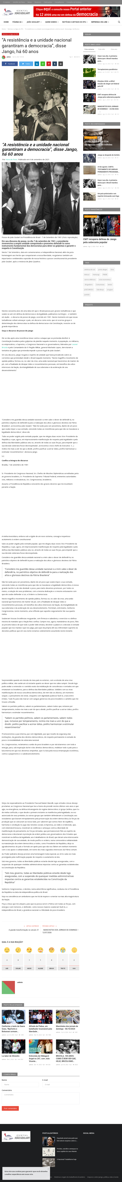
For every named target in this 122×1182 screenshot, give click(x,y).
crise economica (105, 279)
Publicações (48, 2)
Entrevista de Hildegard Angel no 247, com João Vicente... (39, 1058)
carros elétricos (90, 279)
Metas (30, 2)
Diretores (38, 2)
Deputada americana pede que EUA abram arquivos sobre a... (67, 1139)
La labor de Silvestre (10, 1056)
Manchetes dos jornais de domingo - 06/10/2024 (67, 1027)
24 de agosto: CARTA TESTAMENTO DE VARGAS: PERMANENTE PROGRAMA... (108, 169)
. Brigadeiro (88, 284)
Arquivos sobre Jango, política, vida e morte (102, 1177)
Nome (4, 1080)
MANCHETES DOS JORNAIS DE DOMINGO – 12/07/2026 (60, 931)
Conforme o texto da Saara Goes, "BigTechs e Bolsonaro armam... (13, 1029)
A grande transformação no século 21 (24, 930)
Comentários (10, 1074)
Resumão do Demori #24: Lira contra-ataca (98, 241)
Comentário (7, 1090)
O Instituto (6, 2)
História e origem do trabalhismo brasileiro (69, 1177)
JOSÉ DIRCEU (88, 289)
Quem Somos (51, 22)
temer (110, 284)
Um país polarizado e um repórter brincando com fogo (108, 195)
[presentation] (111, 218)
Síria (112, 269)
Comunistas (100, 284)
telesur (86, 274)
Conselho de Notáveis (74, 2)
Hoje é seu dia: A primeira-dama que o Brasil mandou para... (108, 58)
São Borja (100, 289)
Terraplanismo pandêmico (107, 69)
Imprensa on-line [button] (99, 22)
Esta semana (89, 49)
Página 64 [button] (17, 22)
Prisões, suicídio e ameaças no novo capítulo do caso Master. (67, 1150)
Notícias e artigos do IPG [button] (74, 22)
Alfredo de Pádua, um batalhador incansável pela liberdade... (40, 1029)
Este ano (114, 49)
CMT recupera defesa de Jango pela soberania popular (109, 96)
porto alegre (102, 269)
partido (87, 294)
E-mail (45, 1080)
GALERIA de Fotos (19, 2)
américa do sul (89, 269)
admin (9, 57)
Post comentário (10, 1108)
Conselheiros (59, 2)
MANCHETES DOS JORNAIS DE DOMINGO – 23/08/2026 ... (109, 108)
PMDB (105, 274)
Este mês (101, 49)
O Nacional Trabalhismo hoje (66, 1159)
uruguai (110, 289)
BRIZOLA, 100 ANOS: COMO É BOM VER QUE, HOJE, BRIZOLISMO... (66, 1058)
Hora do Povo (11, 159)
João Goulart (33, 22)
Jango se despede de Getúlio (109, 155)
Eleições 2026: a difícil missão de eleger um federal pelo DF (108, 83)
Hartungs (96, 274)
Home (6, 22)
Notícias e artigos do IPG (15, 29)
